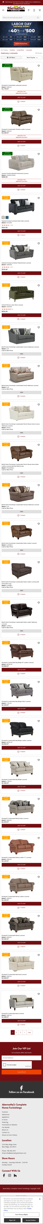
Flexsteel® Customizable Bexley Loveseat (13, 935)
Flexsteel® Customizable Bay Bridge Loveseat (14, 779)
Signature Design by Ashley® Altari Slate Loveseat (15, 221)
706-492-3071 (11, 1151)
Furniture (12, 50)
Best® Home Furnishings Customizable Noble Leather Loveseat (19, 543)
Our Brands (6, 1127)
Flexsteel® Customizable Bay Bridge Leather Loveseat (16, 740)
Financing (5, 1122)
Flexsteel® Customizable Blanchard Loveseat (14, 974)
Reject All (12, 1220)
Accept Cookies (31, 1220)
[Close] (40, 1199)
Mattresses (6, 1114)
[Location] (28, 10)
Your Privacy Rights (21, 1214)
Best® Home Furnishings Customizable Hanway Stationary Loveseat (20, 504)
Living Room (20, 50)
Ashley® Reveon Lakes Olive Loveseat (12, 305)
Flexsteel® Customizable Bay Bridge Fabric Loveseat (16, 701)
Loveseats (29, 50)
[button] (3, 10)
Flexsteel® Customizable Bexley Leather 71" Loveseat (16, 857)
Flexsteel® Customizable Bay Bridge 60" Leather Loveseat (18, 662)
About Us (5, 1130)
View (21, 354)
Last (29, 1032)
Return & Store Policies (9, 1135)
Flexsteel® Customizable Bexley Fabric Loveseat (15, 818)
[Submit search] (38, 17)
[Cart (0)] (39, 10)
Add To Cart (22, 97)
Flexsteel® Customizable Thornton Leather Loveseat (16, 129)
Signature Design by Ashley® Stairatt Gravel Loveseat (16, 263)
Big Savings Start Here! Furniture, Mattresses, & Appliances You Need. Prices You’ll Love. (22, 3)
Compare (22, 101)
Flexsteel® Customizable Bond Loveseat (13, 1013)
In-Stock (4, 1120)
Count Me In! (21, 1072)
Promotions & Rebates (9, 1125)
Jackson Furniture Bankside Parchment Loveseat (15, 173)
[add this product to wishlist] (38, 65)
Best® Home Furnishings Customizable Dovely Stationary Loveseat (20, 385)
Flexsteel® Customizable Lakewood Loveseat (14, 85)
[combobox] (32, 57)
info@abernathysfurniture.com (16, 1153)
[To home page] (16, 10)
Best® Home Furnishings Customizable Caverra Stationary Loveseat (20, 347)
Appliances (5, 1117)
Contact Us (5, 1132)
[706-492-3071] (34, 10)
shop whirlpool (21, 44)
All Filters (12, 57)
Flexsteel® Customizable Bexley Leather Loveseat (15, 896)
